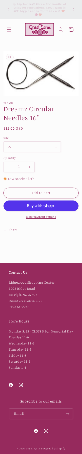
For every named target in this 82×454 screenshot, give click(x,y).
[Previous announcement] (8, 9)
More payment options (41, 216)
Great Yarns (33, 448)
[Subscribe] (68, 413)
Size (6, 138)
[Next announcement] (74, 9)
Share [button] (13, 229)
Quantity (9, 158)
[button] (9, 29)
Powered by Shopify (53, 448)
